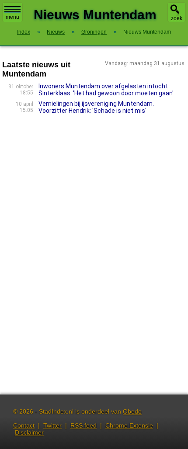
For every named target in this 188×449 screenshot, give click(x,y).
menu (12, 17)
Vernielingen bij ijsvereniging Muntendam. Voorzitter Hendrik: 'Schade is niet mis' (96, 107)
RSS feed (83, 425)
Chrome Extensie (129, 425)
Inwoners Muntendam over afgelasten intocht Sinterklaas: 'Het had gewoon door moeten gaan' (106, 90)
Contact (24, 425)
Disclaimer (29, 432)
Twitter (52, 425)
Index (23, 32)
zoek (176, 18)
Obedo (132, 411)
